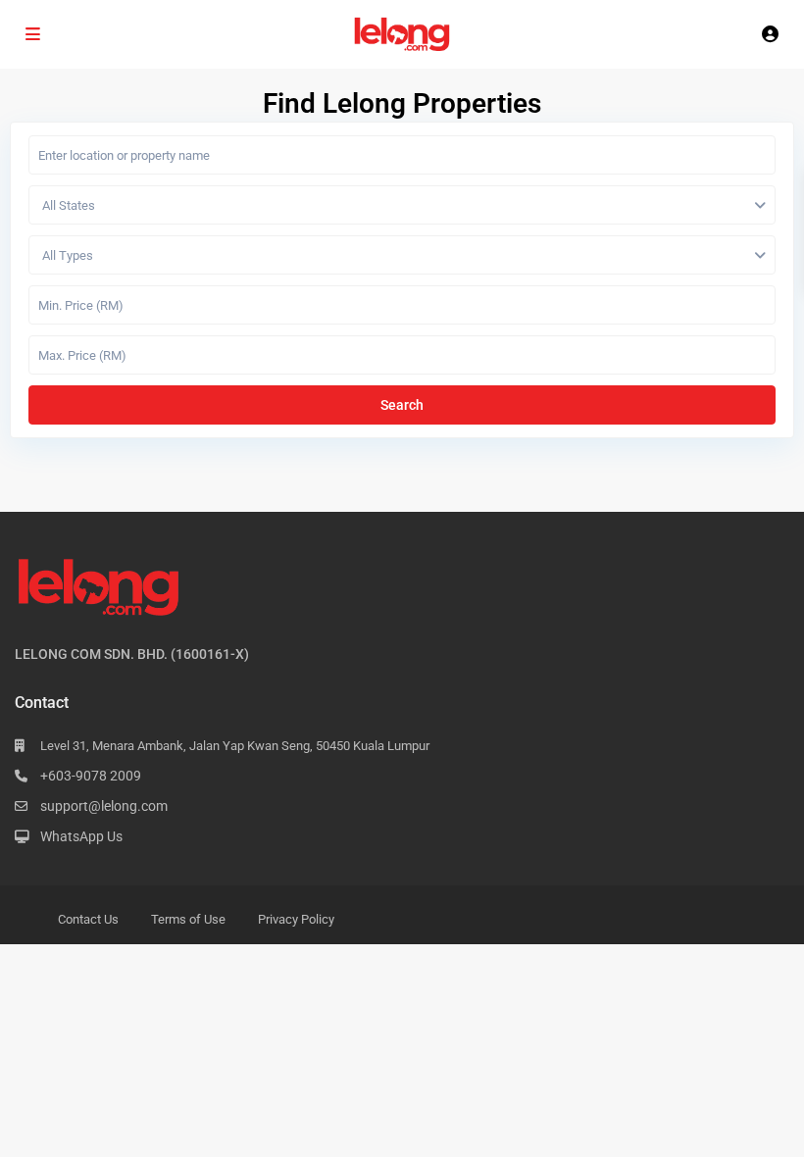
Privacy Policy (296, 919)
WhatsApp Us (81, 836)
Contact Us (88, 919)
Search (402, 405)
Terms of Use (188, 919)
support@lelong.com (104, 806)
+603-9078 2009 (90, 775)
